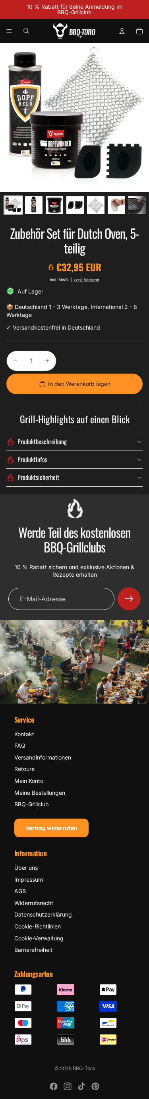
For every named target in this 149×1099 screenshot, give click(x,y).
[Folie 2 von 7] (34, 205)
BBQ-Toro (84, 1068)
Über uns (26, 867)
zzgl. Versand (86, 279)
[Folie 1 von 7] (13, 205)
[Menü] (9, 31)
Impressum (28, 879)
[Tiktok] (81, 1086)
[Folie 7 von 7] (137, 205)
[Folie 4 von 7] (75, 205)
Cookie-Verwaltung (39, 938)
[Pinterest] (95, 1086)
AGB (20, 891)
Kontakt (24, 734)
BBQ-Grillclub (31, 804)
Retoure (24, 768)
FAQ (19, 745)
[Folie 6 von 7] (116, 205)
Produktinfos (32, 459)
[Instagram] (67, 1086)
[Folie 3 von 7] (54, 205)
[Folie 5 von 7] (95, 205)
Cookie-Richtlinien (37, 926)
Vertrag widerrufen (51, 828)
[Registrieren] (129, 598)
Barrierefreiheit (33, 949)
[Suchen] (26, 31)
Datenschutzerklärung (43, 914)
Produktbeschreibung (42, 441)
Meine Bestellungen (39, 792)
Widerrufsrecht (33, 903)
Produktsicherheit (38, 477)
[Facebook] (53, 1086)
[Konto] (122, 31)
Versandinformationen (42, 757)
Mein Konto (28, 780)
